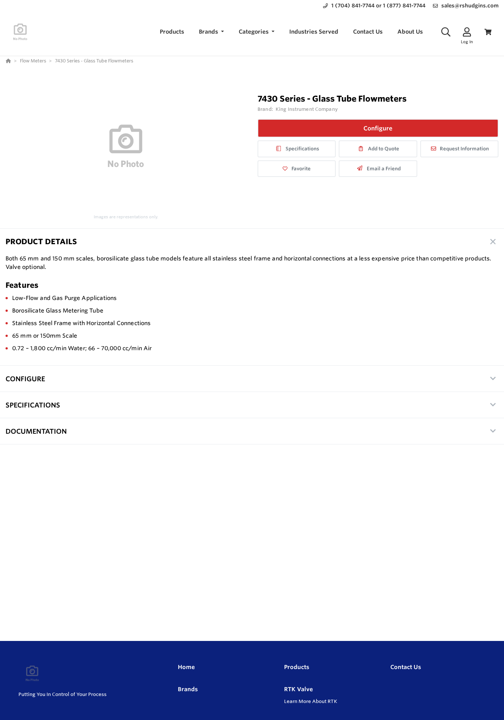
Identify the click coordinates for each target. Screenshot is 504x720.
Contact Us (405, 666)
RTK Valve (298, 689)
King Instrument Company (307, 109)
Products (296, 666)
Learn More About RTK (310, 701)
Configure (378, 128)
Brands (188, 689)
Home (186, 666)
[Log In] (466, 31)
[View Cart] (487, 31)
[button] (211, 32)
